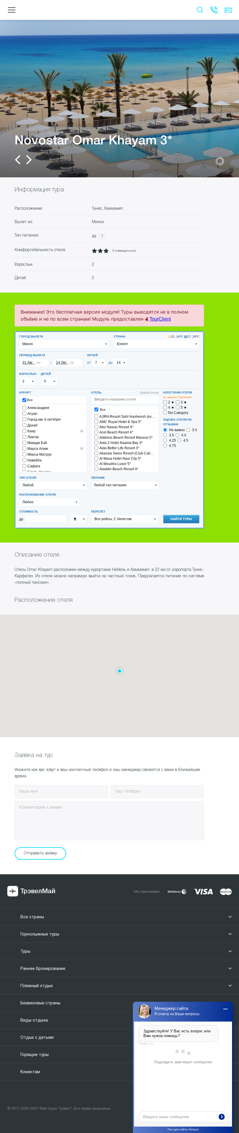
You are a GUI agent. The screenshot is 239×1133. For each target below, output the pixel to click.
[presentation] (17, 160)
